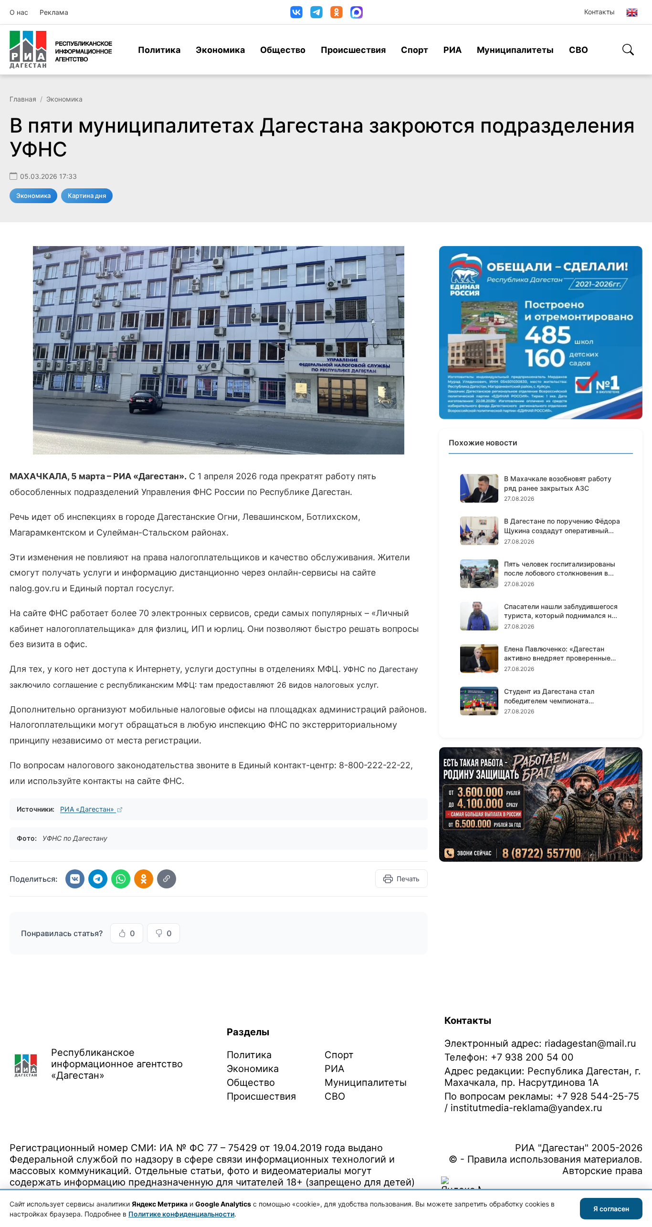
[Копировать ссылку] (166, 878)
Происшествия (353, 50)
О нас (19, 12)
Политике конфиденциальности (181, 1214)
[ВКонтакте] (296, 12)
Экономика (220, 50)
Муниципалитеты (515, 50)
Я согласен (611, 1209)
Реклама (54, 12)
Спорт (414, 50)
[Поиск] (628, 49)
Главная (23, 99)
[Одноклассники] (336, 12)
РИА (452, 50)
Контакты (599, 12)
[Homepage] (61, 50)
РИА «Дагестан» (88, 809)
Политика (159, 50)
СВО (578, 50)
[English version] (632, 12)
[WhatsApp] (120, 878)
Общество (282, 50)
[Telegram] (316, 12)
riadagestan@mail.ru (590, 1043)
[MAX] (356, 12)
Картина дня (87, 195)
